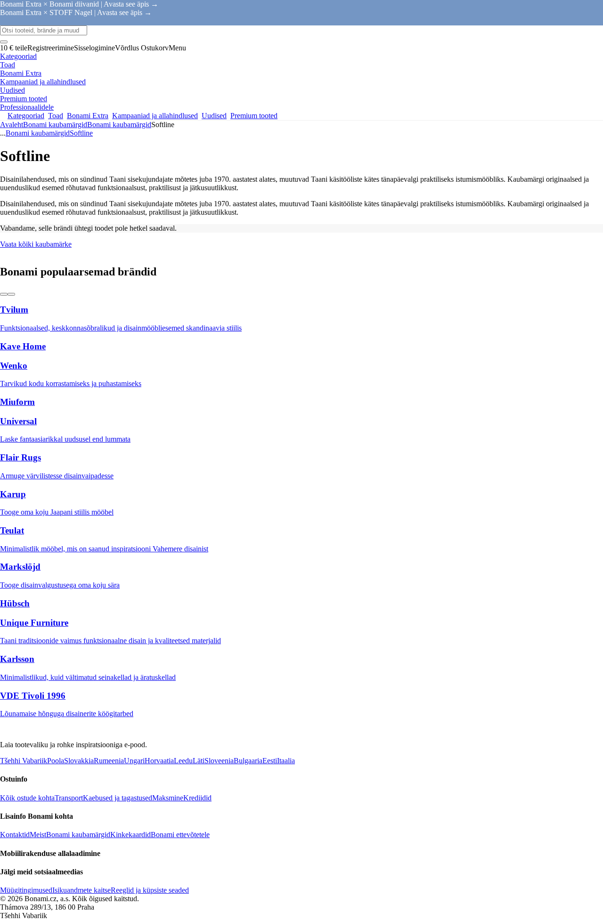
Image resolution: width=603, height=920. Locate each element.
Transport (69, 798)
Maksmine (167, 798)
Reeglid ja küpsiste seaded (150, 890)
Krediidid (197, 798)
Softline (81, 133)
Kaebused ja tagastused (117, 798)
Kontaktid (15, 835)
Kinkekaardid (130, 835)
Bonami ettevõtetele (180, 835)
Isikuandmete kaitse (81, 890)
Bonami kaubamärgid (119, 125)
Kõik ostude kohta (27, 798)
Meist (38, 835)
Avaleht (11, 125)
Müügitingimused (26, 890)
